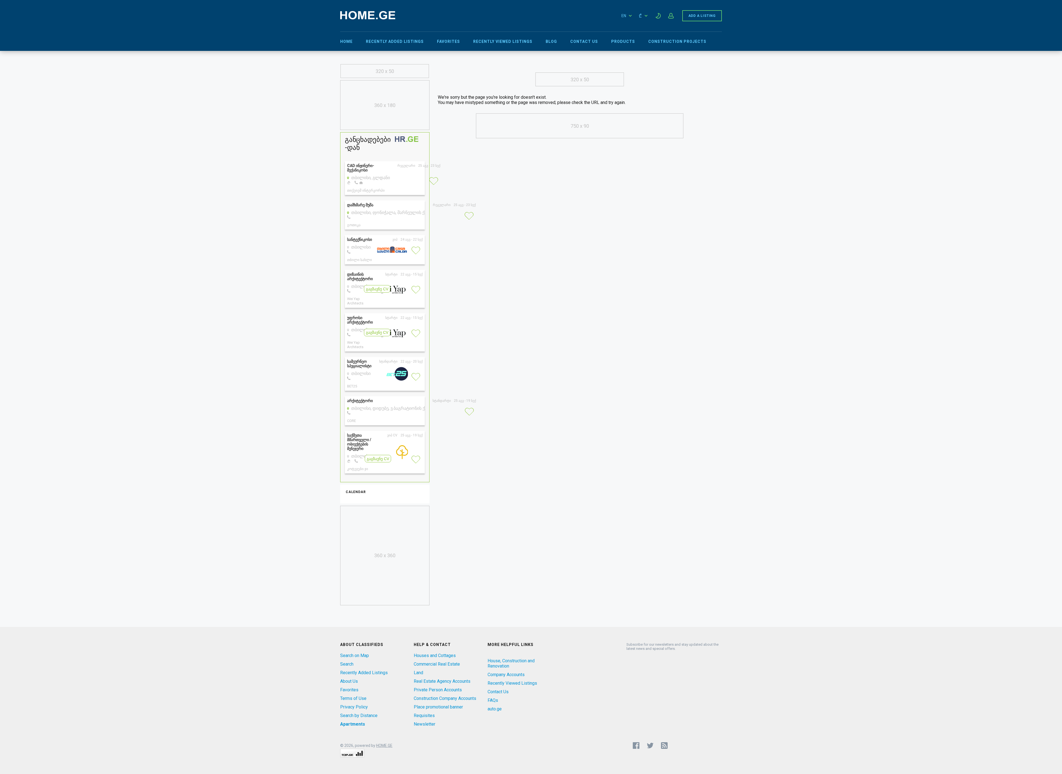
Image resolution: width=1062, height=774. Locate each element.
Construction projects (677, 41)
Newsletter (424, 724)
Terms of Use (353, 698)
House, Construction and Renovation (511, 663)
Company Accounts (506, 674)
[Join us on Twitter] (650, 745)
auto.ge (495, 709)
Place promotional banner (438, 707)
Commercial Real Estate (437, 664)
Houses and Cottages (435, 655)
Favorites (448, 41)
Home (346, 41)
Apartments (352, 724)
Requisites (424, 715)
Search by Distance (359, 715)
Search (346, 664)
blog (551, 41)
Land (418, 672)
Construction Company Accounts (445, 698)
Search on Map (354, 655)
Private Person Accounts (438, 689)
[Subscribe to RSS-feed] (665, 745)
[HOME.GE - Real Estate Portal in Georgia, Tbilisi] (367, 17)
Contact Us (584, 41)
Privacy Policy (354, 707)
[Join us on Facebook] (636, 745)
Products (623, 41)
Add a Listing (702, 16)
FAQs (493, 700)
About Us (349, 681)
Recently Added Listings (395, 41)
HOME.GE (384, 745)
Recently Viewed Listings (502, 41)
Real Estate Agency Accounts (442, 681)
